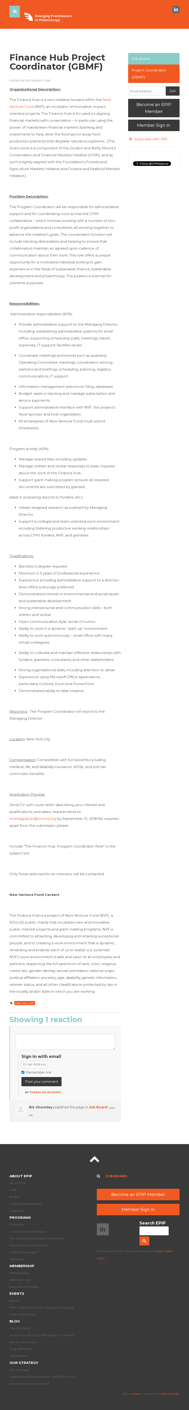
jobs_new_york (24, 1003)
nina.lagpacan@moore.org (32, 818)
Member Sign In (153, 125)
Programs (20, 1217)
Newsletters (18, 1356)
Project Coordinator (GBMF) (149, 73)
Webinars (16, 1259)
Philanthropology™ (23, 1252)
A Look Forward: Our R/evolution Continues (41, 1335)
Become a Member (24, 1287)
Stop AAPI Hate (20, 1349)
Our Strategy (23, 1362)
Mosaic (136, 1393)
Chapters (16, 1211)
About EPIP (20, 1176)
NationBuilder (170, 1393)
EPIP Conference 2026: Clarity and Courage (41, 1307)
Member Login (20, 1280)
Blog (14, 1321)
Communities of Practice (27, 1231)
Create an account (45, 1092)
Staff (12, 1190)
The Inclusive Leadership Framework (36, 1238)
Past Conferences (22, 1314)
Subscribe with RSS (150, 139)
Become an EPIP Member (153, 108)
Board (14, 1197)
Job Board (98, 1107)
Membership (21, 1266)
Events (16, 1293)
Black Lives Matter (23, 1342)
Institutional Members (25, 1204)
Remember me (38, 1072)
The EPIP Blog (19, 1328)
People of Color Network (28, 1245)
